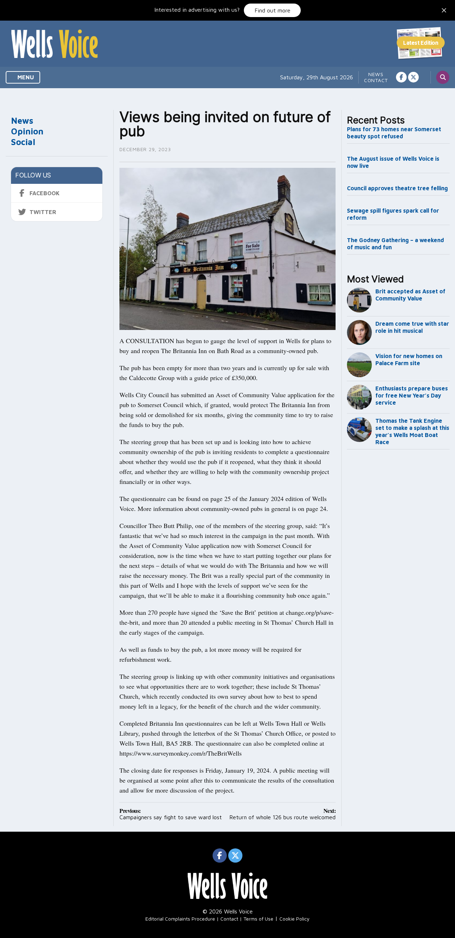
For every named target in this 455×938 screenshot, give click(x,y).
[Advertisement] (398, 570)
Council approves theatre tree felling (397, 188)
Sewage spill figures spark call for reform (393, 214)
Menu (25, 77)
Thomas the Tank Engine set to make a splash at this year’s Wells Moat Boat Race (412, 431)
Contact (376, 80)
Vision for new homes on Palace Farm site (408, 359)
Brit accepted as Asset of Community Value (410, 295)
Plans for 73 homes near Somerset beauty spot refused (394, 132)
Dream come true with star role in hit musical (412, 327)
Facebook (45, 193)
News (376, 74)
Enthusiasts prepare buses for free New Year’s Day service (411, 395)
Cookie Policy (294, 919)
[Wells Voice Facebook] (401, 77)
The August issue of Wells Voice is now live (393, 162)
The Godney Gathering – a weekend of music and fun (395, 243)
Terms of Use (258, 919)
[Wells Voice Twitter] (413, 77)
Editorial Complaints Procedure (180, 919)
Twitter (43, 212)
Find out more (272, 10)
